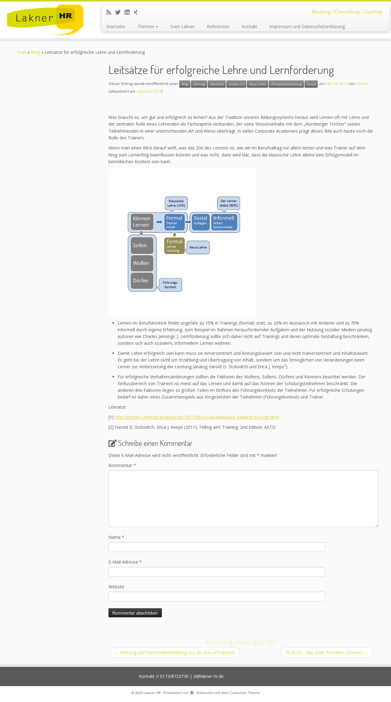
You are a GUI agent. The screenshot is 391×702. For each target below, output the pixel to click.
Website (116, 587)
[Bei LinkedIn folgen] (129, 12)
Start (21, 52)
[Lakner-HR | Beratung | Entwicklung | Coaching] (45, 20)
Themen (146, 26)
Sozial (311, 84)
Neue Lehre (257, 84)
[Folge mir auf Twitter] (120, 12)
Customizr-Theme (245, 692)
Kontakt (249, 26)
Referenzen (218, 26)
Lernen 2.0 (236, 84)
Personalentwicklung (286, 84)
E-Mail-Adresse (125, 562)
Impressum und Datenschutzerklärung (307, 26)
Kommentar (122, 465)
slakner (361, 83)
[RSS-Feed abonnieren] (110, 12)
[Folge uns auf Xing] (137, 12)
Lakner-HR (152, 692)
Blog (35, 52)
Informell (217, 84)
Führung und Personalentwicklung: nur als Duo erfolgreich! (175, 652)
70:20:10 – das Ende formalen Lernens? (326, 652)
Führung (199, 84)
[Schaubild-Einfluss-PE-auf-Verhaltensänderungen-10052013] (182, 242)
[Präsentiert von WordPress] (192, 691)
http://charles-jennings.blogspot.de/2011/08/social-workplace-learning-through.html (197, 417)
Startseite (115, 26)
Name (116, 537)
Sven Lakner (182, 26)
